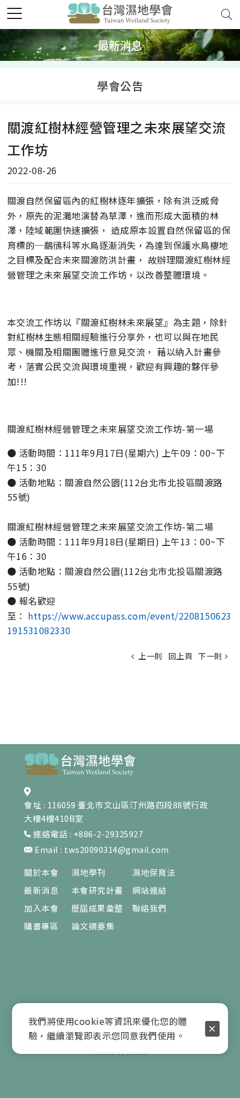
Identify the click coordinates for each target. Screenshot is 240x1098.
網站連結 (149, 890)
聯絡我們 (149, 908)
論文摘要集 (93, 926)
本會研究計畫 (97, 890)
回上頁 (181, 655)
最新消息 (41, 890)
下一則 (210, 655)
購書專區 (41, 926)
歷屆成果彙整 (97, 908)
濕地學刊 (88, 872)
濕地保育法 (154, 872)
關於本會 (41, 872)
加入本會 (41, 908)
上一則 (150, 655)
